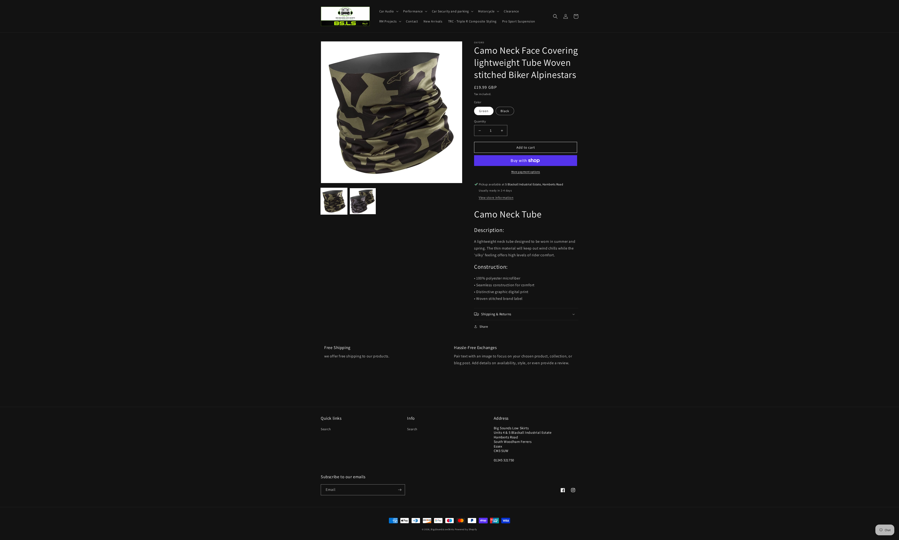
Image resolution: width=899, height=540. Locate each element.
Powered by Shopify (466, 529)
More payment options (525, 171)
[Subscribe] (399, 489)
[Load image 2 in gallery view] (363, 201)
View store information (496, 197)
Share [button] (483, 326)
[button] (388, 11)
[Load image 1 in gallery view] (334, 201)
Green (484, 111)
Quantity (480, 121)
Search (326, 429)
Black (505, 111)
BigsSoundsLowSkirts (442, 529)
